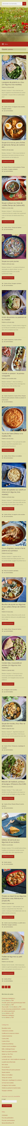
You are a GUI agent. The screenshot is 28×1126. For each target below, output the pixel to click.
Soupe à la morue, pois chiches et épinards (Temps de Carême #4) (13, 144)
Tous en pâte (5, 1007)
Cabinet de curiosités (7, 1031)
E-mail (4, 1099)
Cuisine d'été (5, 1038)
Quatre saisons (7, 862)
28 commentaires (8, 808)
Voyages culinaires (6, 108)
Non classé (5, 1064)
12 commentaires (8, 981)
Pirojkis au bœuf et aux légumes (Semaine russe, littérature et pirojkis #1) (14, 898)
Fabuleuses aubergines (8, 1015)
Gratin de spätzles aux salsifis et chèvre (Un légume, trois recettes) (14, 492)
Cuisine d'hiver (7, 106)
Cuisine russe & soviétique (10, 923)
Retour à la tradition (17, 456)
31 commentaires (8, 401)
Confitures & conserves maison (10, 1033)
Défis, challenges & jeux (8, 1049)
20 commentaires (8, 572)
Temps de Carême (16, 227)
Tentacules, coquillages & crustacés (12, 1080)
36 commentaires (8, 285)
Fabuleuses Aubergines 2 (8, 998)
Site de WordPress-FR (8, 1123)
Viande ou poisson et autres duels (11, 1088)
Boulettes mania (6, 1028)
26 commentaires (8, 341)
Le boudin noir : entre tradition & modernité (13, 1059)
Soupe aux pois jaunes (10, 261)
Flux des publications (7, 1118)
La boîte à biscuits (7, 1057)
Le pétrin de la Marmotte (8, 1062)
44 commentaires (8, 631)
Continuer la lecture (8, 101)
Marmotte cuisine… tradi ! (14, 17)
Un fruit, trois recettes (8, 1083)
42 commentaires (8, 691)
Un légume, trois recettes (18, 106)
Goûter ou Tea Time (7, 1054)
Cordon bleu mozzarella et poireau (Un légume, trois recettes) (12, 665)
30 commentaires (8, 110)
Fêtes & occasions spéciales (11, 570)
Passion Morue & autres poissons (12, 167)
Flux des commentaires (8, 1120)
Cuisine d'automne (9, 339)
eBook (7, 1000)
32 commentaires (8, 171)
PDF (12, 1000)
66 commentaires (8, 458)
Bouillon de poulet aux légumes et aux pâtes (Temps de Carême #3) (14, 606)
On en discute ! (6, 1067)
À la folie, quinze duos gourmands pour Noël (13, 1002)
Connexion (5, 1115)
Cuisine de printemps (7, 1044)
